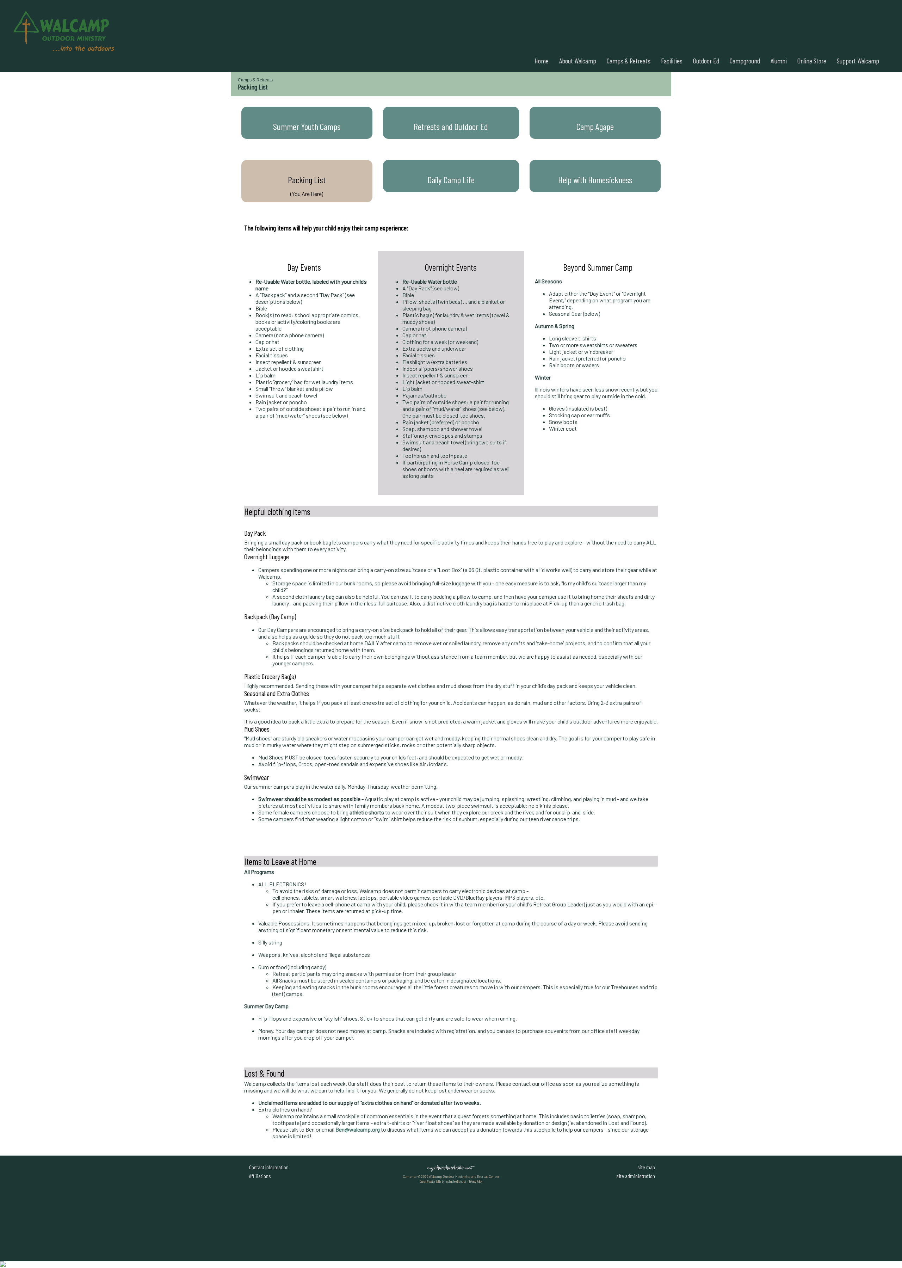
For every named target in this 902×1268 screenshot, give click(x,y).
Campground (745, 60)
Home (542, 60)
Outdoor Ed (706, 60)
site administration (635, 1175)
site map (646, 1167)
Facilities (671, 60)
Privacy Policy (475, 1181)
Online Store (811, 60)
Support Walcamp (858, 60)
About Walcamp (577, 60)
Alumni (779, 60)
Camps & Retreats (628, 60)
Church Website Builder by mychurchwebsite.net (443, 1181)
